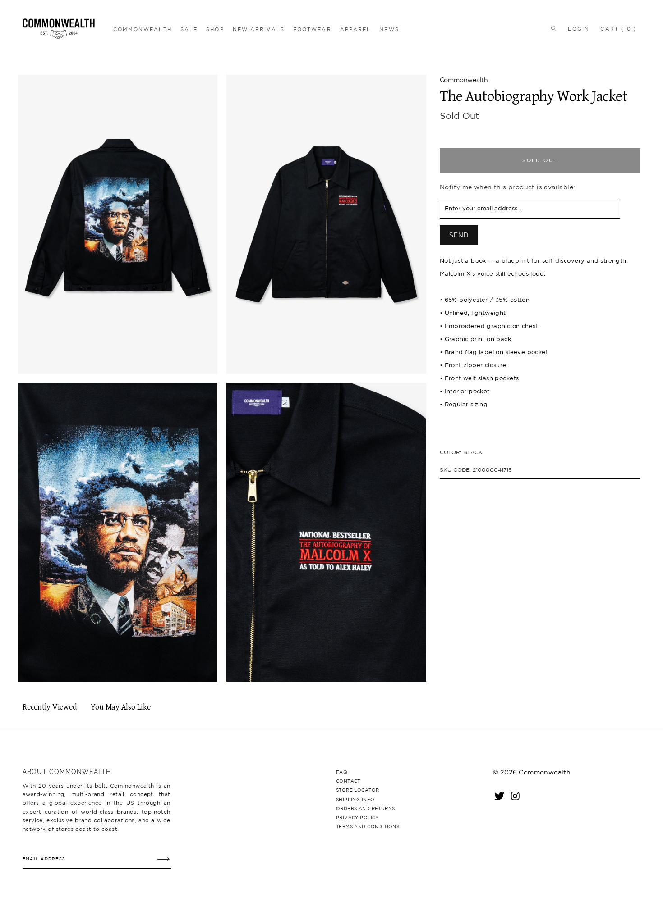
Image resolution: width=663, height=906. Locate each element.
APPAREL (355, 29)
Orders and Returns (365, 808)
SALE (189, 29)
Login (578, 29)
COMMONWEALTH (142, 29)
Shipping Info (355, 799)
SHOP (215, 29)
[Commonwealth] (66, 28)
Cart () (618, 29)
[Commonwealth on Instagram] (516, 796)
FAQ (341, 771)
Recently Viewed (50, 707)
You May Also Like (121, 707)
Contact (348, 780)
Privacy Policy (357, 817)
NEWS (389, 29)
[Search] (551, 29)
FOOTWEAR (312, 29)
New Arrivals (259, 29)
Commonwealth (464, 79)
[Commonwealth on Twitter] (499, 796)
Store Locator (357, 789)
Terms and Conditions (367, 826)
